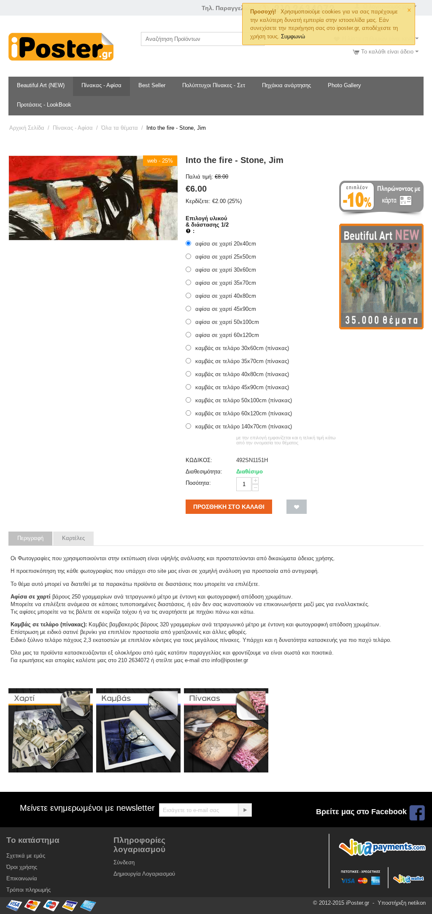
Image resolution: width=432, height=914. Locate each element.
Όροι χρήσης (21, 867)
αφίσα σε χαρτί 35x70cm (226, 283)
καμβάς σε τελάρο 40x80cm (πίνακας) (242, 374)
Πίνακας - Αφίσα (101, 85)
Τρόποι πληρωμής (28, 890)
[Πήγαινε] (244, 810)
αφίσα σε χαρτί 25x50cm (226, 257)
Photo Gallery (344, 85)
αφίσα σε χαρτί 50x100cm (227, 322)
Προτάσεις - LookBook (44, 105)
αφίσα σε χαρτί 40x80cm (226, 296)
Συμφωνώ (293, 36)
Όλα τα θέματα (119, 128)
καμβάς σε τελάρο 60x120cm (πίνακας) (244, 413)
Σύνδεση (124, 862)
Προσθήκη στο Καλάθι (229, 506)
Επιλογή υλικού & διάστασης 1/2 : (207, 224)
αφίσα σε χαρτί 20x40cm (226, 244)
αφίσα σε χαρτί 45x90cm (226, 309)
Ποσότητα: (198, 483)
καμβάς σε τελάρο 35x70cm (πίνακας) (242, 361)
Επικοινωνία (21, 878)
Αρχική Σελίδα (26, 128)
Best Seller (151, 85)
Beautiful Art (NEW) (41, 85)
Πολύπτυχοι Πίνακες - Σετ (213, 85)
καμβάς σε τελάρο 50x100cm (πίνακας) (244, 400)
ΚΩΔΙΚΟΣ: (199, 460)
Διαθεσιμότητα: (204, 471)
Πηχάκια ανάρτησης (286, 85)
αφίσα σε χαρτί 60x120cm (227, 335)
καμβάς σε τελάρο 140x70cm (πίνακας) (244, 426)
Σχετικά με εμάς (25, 856)
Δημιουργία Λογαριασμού (144, 874)
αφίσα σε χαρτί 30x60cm (226, 270)
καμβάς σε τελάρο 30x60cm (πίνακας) (242, 348)
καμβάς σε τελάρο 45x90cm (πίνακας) (242, 387)
